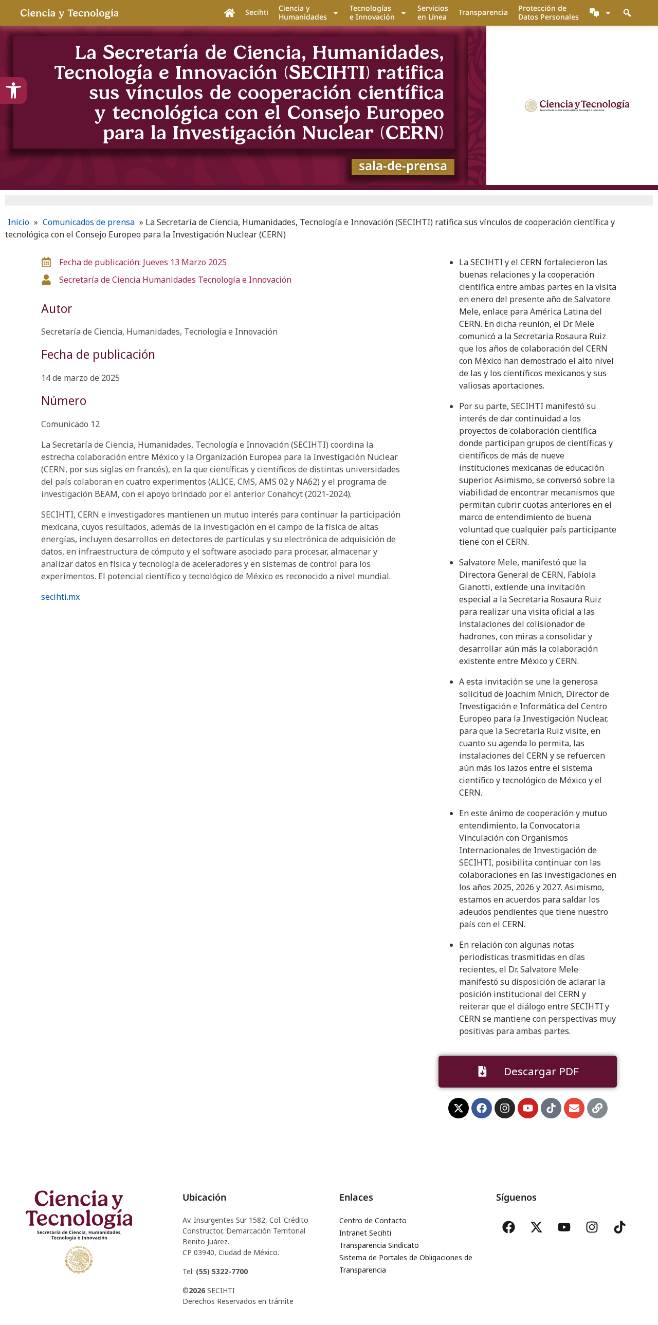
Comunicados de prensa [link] (89, 222)
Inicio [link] (18, 222)
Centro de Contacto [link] (373, 1220)
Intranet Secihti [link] (365, 1233)
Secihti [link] (256, 12)
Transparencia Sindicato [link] (379, 1245)
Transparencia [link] (483, 12)
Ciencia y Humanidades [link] (303, 12)
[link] (13, 90)
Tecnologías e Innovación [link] (372, 12)
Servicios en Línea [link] (432, 12)
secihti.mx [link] (60, 596)
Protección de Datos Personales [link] (548, 12)
